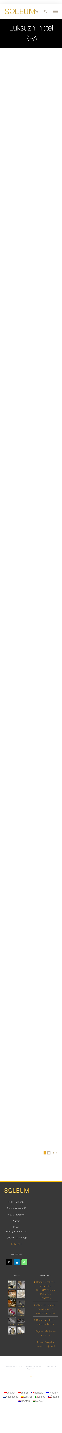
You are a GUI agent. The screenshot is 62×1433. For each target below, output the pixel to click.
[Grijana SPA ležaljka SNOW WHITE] (21, 1330)
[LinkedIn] (17, 1262)
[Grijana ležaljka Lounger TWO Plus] (11, 1303)
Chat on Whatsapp (17, 1237)
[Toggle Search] (45, 11)
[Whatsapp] (24, 1262)
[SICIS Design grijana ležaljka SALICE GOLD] (21, 1284)
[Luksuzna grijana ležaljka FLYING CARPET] (21, 1312)
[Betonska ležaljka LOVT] (11, 1321)
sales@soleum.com (16, 1231)
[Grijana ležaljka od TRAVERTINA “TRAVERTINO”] (11, 1293)
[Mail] (9, 1262)
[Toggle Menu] (55, 11)
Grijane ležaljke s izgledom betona (45, 1322)
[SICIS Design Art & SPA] (11, 1330)
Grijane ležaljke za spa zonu (45, 1333)
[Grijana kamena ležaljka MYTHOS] (21, 1303)
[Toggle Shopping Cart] (36, 11)
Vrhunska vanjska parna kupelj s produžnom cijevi (45, 1309)
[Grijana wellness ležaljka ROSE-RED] (11, 1312)
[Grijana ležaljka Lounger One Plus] (21, 1293)
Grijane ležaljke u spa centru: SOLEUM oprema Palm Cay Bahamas (45, 1290)
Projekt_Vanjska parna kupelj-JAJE (45, 1344)
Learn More (31, 159)
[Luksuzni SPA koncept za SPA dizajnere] (21, 1321)
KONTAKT (16, 1243)
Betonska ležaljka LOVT (31, 895)
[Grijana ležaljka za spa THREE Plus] (11, 1284)
